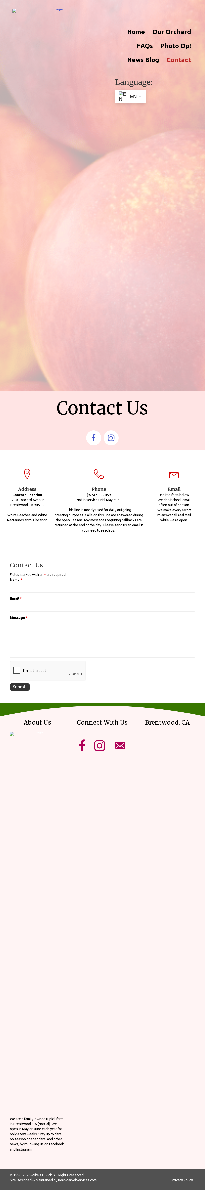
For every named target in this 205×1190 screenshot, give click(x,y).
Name (16, 580)
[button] (93, 437)
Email (16, 598)
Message (19, 618)
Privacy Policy (182, 1180)
